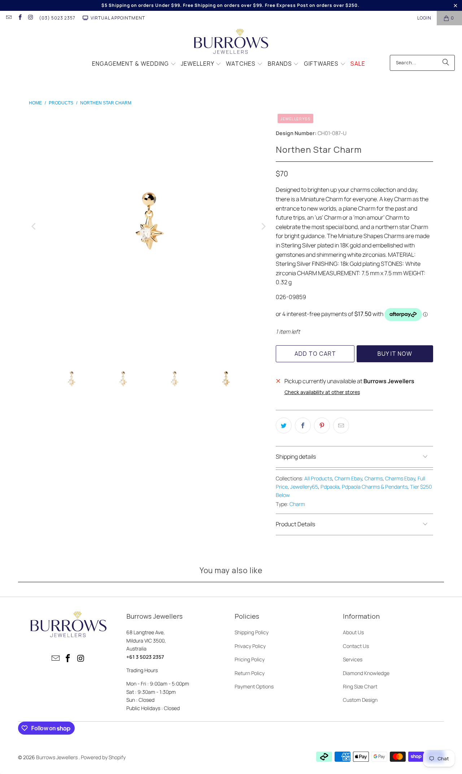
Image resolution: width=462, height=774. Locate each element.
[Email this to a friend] (341, 425)
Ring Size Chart (360, 686)
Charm (297, 504)
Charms (374, 478)
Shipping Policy (252, 632)
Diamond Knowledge (366, 673)
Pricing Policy (250, 659)
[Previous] (34, 227)
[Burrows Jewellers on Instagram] (30, 18)
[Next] (263, 227)
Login (424, 18)
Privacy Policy (250, 646)
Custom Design (360, 699)
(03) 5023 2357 (57, 18)
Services (352, 659)
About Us (353, 632)
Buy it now (395, 354)
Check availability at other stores (322, 392)
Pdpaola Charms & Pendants (374, 486)
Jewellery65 (304, 486)
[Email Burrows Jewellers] (8, 18)
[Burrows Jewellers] (231, 42)
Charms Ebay (400, 478)
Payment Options (254, 686)
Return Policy (250, 673)
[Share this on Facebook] (303, 425)
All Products (318, 478)
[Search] (446, 63)
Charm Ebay (348, 478)
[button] (134, 64)
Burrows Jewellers (57, 757)
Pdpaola (330, 486)
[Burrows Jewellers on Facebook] (19, 18)
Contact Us (356, 646)
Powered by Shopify (103, 757)
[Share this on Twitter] (284, 425)
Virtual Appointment (118, 18)
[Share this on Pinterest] (322, 425)
